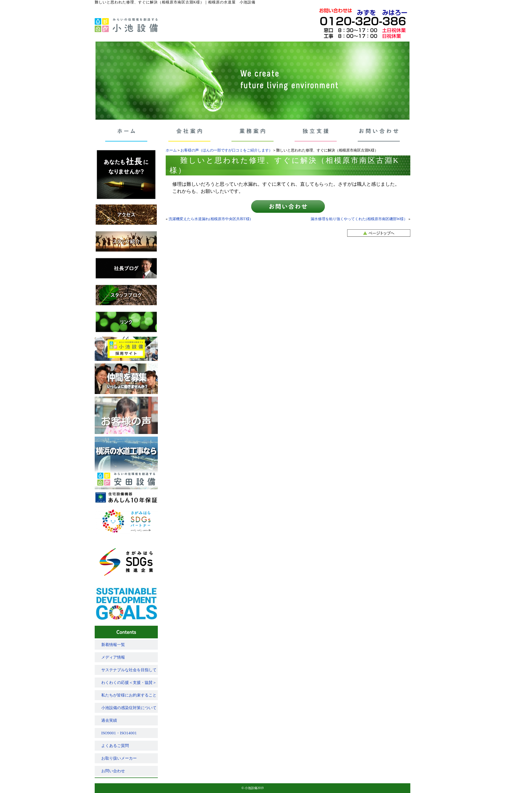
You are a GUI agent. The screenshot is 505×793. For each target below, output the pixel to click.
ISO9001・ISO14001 (119, 733)
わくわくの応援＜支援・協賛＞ (128, 682)
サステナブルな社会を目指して (128, 670)
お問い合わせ (113, 771)
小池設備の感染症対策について (128, 708)
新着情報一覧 (113, 645)
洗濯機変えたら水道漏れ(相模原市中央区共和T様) (210, 219)
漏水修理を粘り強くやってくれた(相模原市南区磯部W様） (359, 219)
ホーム (171, 150)
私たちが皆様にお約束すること (128, 695)
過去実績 (109, 720)
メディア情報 (113, 657)
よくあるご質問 (115, 746)
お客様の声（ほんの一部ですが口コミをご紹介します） (226, 150)
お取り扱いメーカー (119, 758)
